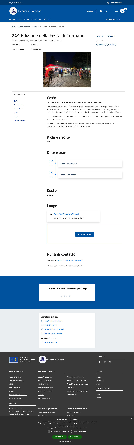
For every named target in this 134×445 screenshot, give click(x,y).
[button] (67, 441)
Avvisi (98, 384)
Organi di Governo (15, 377)
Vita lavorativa (43, 384)
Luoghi (98, 394)
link (86, 428)
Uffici (11, 384)
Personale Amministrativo (18, 395)
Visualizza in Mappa (84, 234)
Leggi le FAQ (42, 416)
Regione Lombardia (15, 2)
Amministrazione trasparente (77, 409)
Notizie (98, 377)
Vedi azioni (110, 36)
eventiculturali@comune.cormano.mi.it (70, 260)
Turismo (41, 395)
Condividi (100, 36)
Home (14, 26)
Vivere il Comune (24, 26)
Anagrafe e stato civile (45, 377)
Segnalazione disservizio (46, 412)
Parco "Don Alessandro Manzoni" (66, 214)
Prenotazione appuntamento (47, 409)
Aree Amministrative (16, 380)
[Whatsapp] (105, 11)
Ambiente (70, 387)
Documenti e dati (15, 398)
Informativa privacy (73, 412)
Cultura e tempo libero (45, 380)
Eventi (35, 26)
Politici (11, 391)
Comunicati (100, 380)
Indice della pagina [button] (19, 95)
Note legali (71, 416)
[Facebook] (95, 11)
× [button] (132, 418)
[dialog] (67, 430)
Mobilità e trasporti (44, 398)
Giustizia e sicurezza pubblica (77, 380)
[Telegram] (100, 11)
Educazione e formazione (75, 377)
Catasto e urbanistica (45, 391)
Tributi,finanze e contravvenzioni (78, 384)
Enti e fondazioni (15, 387)
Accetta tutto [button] (59, 437)
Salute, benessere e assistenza (77, 391)
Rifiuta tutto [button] (75, 437)
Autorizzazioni (72, 394)
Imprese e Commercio (45, 387)
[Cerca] (122, 11)
